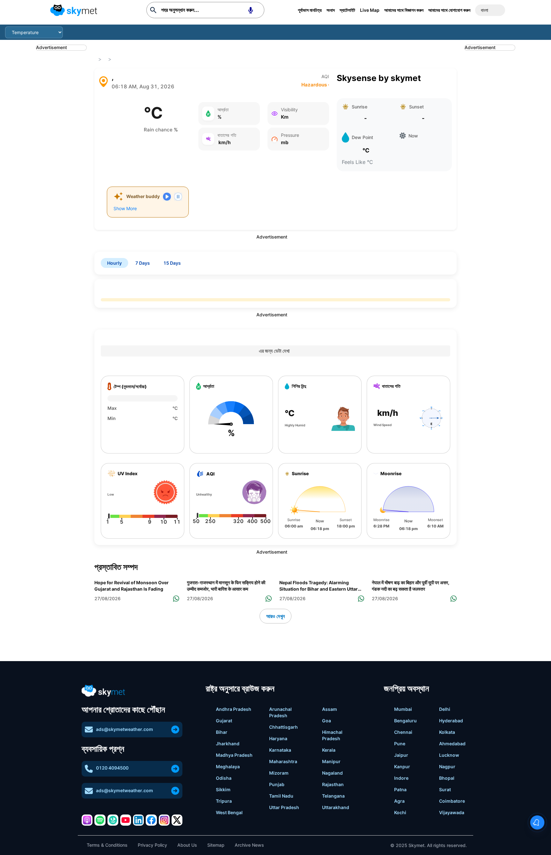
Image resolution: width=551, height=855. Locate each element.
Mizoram (279, 773)
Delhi (444, 709)
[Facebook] (151, 819)
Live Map (369, 10)
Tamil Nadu (281, 796)
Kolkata (447, 732)
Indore (401, 778)
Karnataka (280, 750)
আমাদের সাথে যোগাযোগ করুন (449, 10)
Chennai (403, 732)
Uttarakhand (335, 807)
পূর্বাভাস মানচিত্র (310, 10)
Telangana (333, 796)
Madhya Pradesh (234, 755)
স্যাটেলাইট (347, 10)
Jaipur (401, 755)
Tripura (224, 801)
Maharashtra (283, 761)
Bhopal (446, 778)
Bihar (221, 732)
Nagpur (447, 766)
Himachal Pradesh (332, 735)
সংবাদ (331, 10)
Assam (329, 709)
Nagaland (332, 773)
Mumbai (403, 709)
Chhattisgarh (283, 727)
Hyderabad (451, 720)
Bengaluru (405, 720)
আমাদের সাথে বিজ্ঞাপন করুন (403, 10)
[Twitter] (177, 819)
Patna (400, 789)
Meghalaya (228, 766)
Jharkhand (227, 743)
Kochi (400, 812)
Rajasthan (333, 784)
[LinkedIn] (138, 819)
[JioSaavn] (112, 819)
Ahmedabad (452, 743)
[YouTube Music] (125, 819)
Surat (445, 789)
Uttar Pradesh (284, 807)
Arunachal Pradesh (280, 712)
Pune (399, 743)
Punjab (276, 784)
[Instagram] (164, 819)
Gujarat (224, 720)
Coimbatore (452, 801)
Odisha (223, 778)
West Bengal (229, 812)
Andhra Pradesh (233, 709)
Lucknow (449, 755)
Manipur (331, 761)
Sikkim (223, 789)
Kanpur (402, 766)
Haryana (278, 738)
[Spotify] (99, 819)
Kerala (328, 750)
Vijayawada (451, 812)
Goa (326, 720)
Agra (399, 801)
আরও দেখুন (275, 616)
